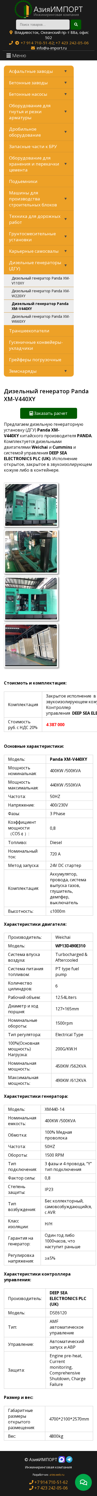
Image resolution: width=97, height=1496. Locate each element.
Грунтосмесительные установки (32, 237)
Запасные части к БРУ (33, 146)
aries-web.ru (57, 1474)
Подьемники (23, 181)
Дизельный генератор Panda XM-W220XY (41, 293)
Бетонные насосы (28, 94)
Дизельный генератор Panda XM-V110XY (41, 281)
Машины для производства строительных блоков (33, 199)
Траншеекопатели (29, 331)
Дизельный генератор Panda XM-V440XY (40, 306)
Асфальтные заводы (31, 71)
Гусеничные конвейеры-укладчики (36, 345)
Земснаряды (23, 371)
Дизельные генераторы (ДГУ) (35, 265)
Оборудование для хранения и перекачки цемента (34, 164)
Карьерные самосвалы (34, 251)
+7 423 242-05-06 (72, 42)
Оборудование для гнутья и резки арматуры (30, 112)
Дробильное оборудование (25, 132)
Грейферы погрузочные (35, 360)
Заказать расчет (50, 413)
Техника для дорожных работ (35, 219)
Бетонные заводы (28, 83)
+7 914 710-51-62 (37, 42)
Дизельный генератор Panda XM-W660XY (41, 319)
